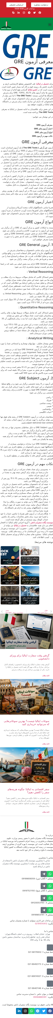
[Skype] (13, 12)
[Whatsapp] (50, 874)
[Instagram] (23, 12)
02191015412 (41, 923)
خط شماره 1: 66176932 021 (40, 952)
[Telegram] (29, 12)
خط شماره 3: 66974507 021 (40, 976)
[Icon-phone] (50, 947)
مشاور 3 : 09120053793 (42, 902)
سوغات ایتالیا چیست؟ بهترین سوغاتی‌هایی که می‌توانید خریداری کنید (26, 722)
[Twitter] (34, 12)
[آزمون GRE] (26, 79)
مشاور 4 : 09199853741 (42, 914)
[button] (50, 25)
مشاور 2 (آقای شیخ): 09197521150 (37, 890)
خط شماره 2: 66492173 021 (40, 964)
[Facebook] (39, 12)
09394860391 (39, 997)
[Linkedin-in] (18, 12)
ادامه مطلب (45, 675)
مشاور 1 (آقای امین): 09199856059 (37, 878)
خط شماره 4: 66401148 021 (40, 988)
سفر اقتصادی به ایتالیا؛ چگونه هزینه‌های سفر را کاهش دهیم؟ (28, 791)
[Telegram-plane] (44, 874)
